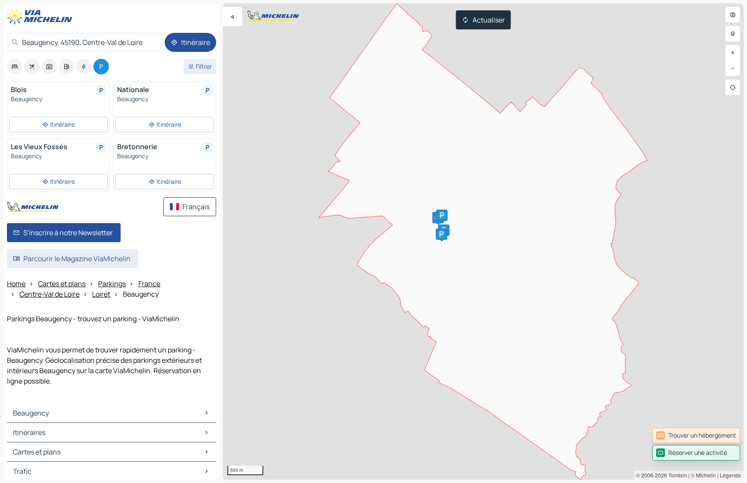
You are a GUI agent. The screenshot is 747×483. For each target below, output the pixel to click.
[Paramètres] (732, 34)
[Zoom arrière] (732, 68)
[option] (14, 66)
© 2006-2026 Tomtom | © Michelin (676, 475)
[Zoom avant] (732, 53)
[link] (696, 435)
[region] (483, 241)
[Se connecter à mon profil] (732, 14)
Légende (730, 475)
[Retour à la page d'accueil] (41, 16)
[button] (441, 215)
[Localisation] (732, 87)
